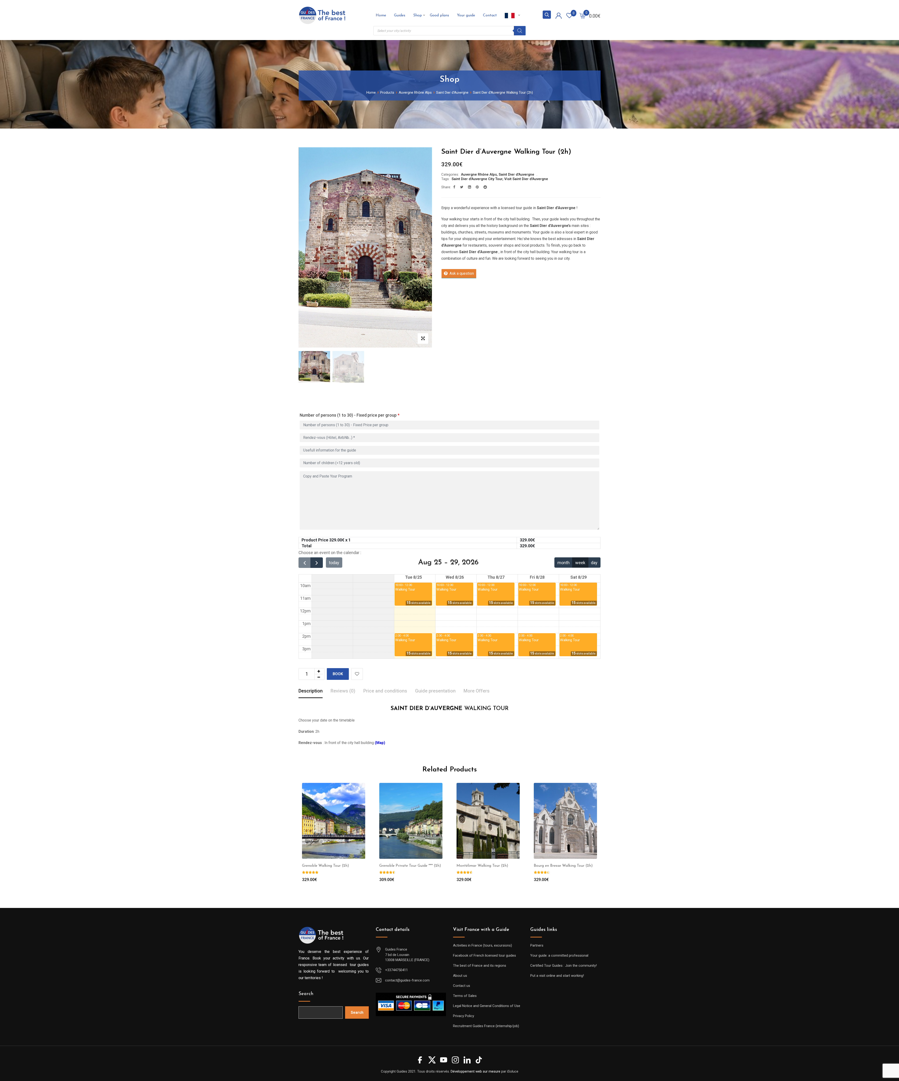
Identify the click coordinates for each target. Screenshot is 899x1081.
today (334, 562)
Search (305, 994)
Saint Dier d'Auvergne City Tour (477, 179)
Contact (490, 15)
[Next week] (316, 562)
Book (338, 674)
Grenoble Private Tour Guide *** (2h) (410, 866)
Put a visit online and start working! (557, 976)
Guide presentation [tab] (435, 691)
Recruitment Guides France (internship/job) (486, 1026)
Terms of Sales (465, 996)
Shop (417, 15)
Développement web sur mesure (475, 1071)
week (580, 562)
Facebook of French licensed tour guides (484, 955)
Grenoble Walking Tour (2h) (325, 866)
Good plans (439, 15)
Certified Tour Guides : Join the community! (563, 965)
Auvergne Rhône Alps (479, 174)
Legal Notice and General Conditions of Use (486, 1006)
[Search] (520, 30)
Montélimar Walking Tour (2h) (482, 866)
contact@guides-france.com (407, 980)
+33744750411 (396, 970)
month (563, 562)
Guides (399, 15)
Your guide (466, 15)
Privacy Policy (463, 1016)
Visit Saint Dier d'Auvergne (526, 179)
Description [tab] (310, 691)
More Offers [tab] (477, 691)
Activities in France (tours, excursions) (482, 945)
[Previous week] (304, 562)
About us (460, 976)
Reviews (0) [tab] (343, 691)
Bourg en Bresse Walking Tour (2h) (563, 866)
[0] (582, 15)
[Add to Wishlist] (357, 674)
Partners (536, 945)
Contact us (461, 986)
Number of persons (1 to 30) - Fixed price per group (349, 415)
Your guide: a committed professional (559, 955)
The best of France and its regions (479, 965)
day (594, 562)
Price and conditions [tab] (385, 691)
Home (381, 15)
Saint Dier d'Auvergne (516, 174)
